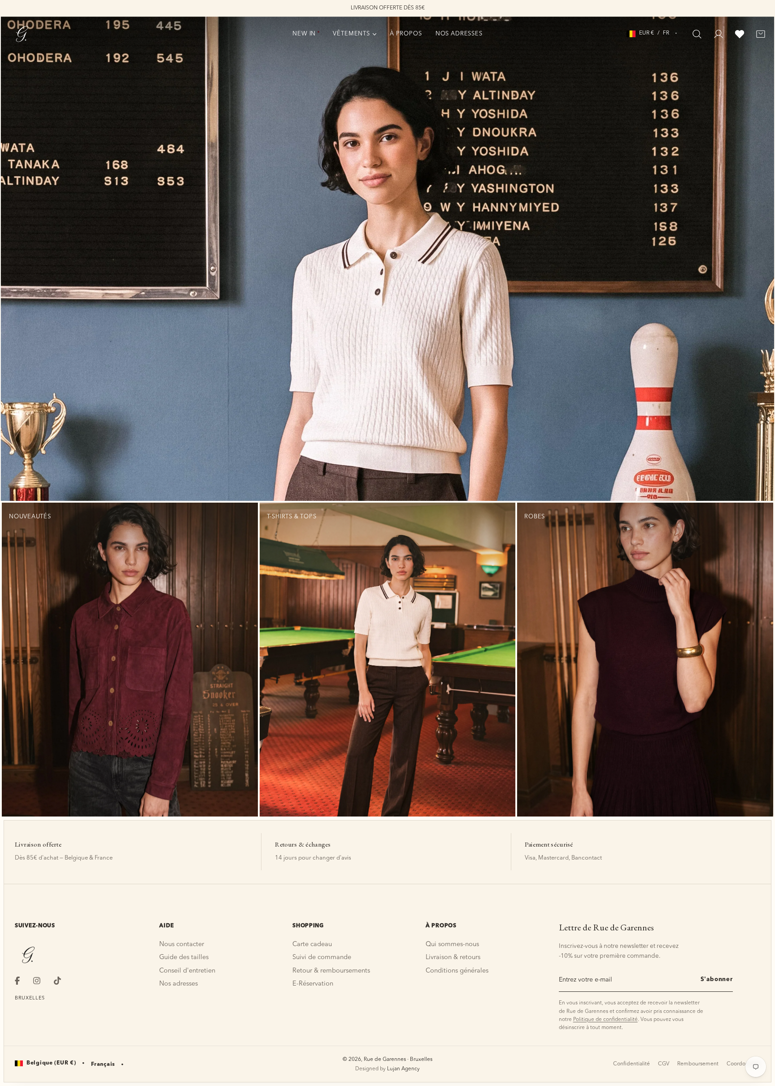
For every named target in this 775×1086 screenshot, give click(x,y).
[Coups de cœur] (740, 34)
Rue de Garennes (385, 1059)
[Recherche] (697, 34)
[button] (653, 33)
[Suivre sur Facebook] (17, 981)
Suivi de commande (321, 957)
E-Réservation (312, 984)
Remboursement (697, 1064)
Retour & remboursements (331, 971)
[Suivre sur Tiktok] (57, 981)
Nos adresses (178, 984)
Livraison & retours (453, 957)
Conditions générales (457, 971)
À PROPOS (406, 34)
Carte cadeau (312, 944)
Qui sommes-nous (452, 944)
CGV (663, 1064)
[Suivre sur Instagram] (36, 981)
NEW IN (304, 34)
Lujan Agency (403, 1069)
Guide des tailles (184, 957)
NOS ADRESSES (459, 34)
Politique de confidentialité (605, 1019)
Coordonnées (743, 1064)
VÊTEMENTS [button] (351, 34)
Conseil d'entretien (187, 971)
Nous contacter (181, 944)
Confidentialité (631, 1064)
